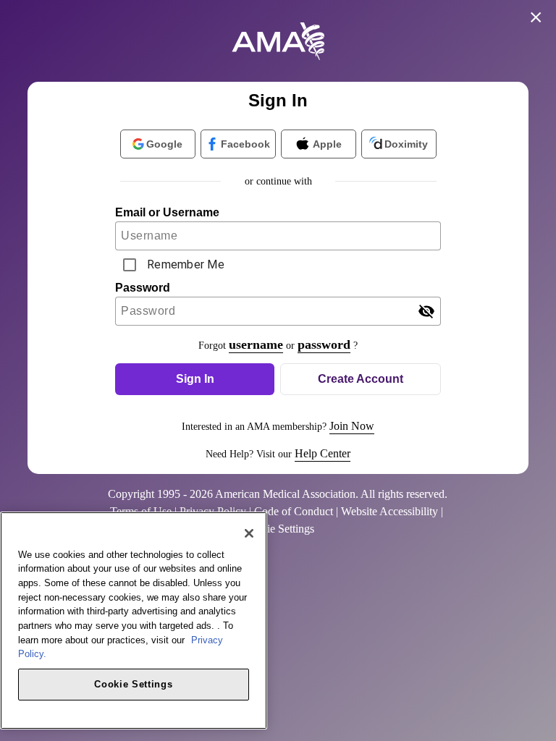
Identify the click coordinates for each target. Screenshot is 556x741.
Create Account (360, 379)
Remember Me (185, 264)
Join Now (351, 426)
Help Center (322, 453)
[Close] (249, 533)
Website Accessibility (389, 511)
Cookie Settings (133, 684)
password (324, 344)
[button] (194, 379)
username (256, 344)
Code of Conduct (293, 511)
